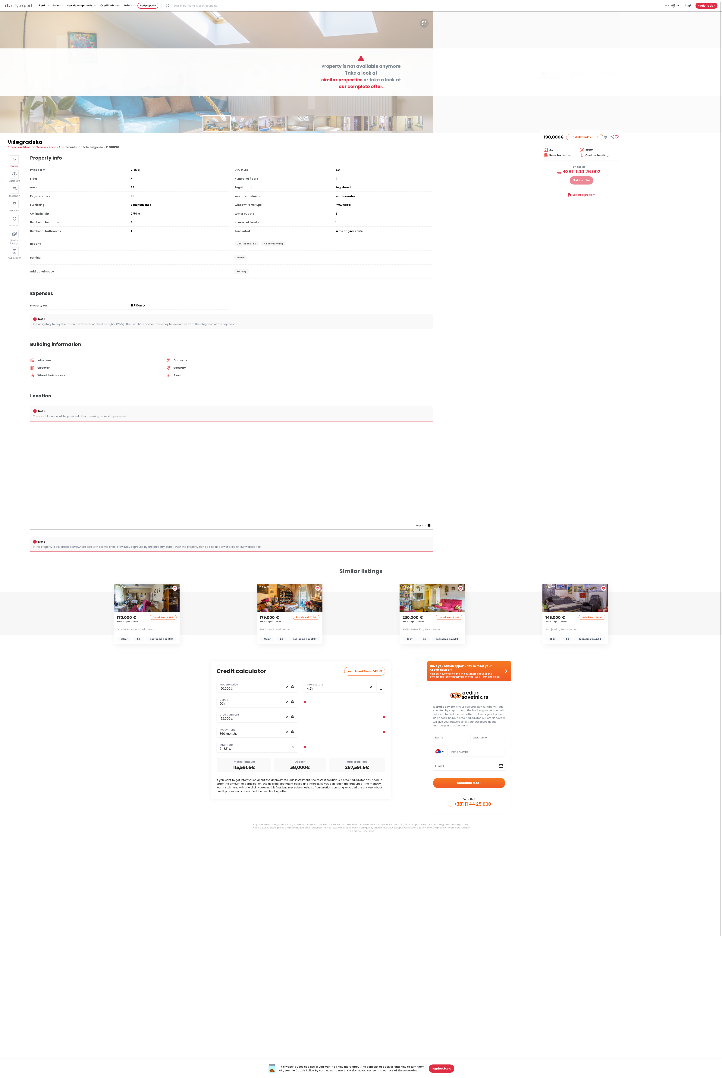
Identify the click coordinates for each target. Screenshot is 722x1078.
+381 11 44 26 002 (581, 172)
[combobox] (476, 752)
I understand (441, 1068)
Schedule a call (469, 783)
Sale (56, 5)
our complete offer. (361, 86)
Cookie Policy (305, 1070)
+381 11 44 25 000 (472, 804)
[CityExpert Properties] (19, 6)
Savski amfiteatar (21, 147)
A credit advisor (444, 707)
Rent (42, 5)
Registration (706, 6)
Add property (148, 5)
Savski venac (46, 147)
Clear (287, 687)
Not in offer (581, 180)
